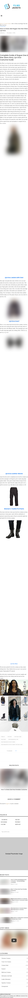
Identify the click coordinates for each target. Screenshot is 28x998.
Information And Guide (15, 976)
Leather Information (15, 979)
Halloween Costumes (15, 972)
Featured (15, 969)
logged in (8, 803)
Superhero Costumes (15, 983)
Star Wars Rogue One (13, 739)
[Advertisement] (12, 216)
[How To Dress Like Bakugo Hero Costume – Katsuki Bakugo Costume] (4, 882)
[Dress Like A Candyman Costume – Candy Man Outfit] (4, 920)
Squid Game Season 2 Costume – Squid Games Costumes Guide (19, 899)
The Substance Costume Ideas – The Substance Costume (19, 908)
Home (1, 23)
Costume (9, 736)
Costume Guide (7, 23)
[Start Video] (14, 940)
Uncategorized (15, 986)
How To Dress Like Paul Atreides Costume (14, 789)
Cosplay (3, 736)
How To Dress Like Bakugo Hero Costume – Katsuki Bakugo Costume (19, 881)
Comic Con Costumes (15, 961)
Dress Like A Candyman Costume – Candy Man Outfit (19, 918)
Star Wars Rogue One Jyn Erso (8, 742)
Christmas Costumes (15, 958)
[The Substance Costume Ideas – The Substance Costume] (4, 910)
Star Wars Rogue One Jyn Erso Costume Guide (11, 744)
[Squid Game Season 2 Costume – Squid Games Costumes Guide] (4, 901)
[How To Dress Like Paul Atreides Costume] (14, 778)
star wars (3, 739)
